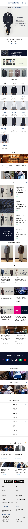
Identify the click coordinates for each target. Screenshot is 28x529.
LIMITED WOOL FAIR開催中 (17, 7)
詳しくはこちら (14, 43)
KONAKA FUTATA (5, 506)
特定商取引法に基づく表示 (7, 502)
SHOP (14, 152)
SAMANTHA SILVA (5, 523)
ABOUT (3, 486)
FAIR (14, 182)
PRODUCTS (14, 80)
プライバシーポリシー (20, 499)
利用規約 (3, 499)
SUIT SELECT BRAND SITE (20, 508)
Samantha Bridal (19, 521)
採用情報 (17, 502)
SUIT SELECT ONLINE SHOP (19, 510)
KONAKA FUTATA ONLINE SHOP (6, 511)
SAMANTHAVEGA (5, 517)
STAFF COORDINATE (14, 243)
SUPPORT (4, 495)
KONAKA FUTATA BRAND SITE (6, 509)
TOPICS (14, 266)
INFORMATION (19, 495)
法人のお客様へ (14, 382)
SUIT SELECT (18, 506)
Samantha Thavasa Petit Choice (6, 520)
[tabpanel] (14, 27)
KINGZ (17, 516)
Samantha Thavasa (6, 514)
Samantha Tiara (5, 521)
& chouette (17, 519)
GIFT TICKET (14, 369)
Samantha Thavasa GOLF (20, 517)
